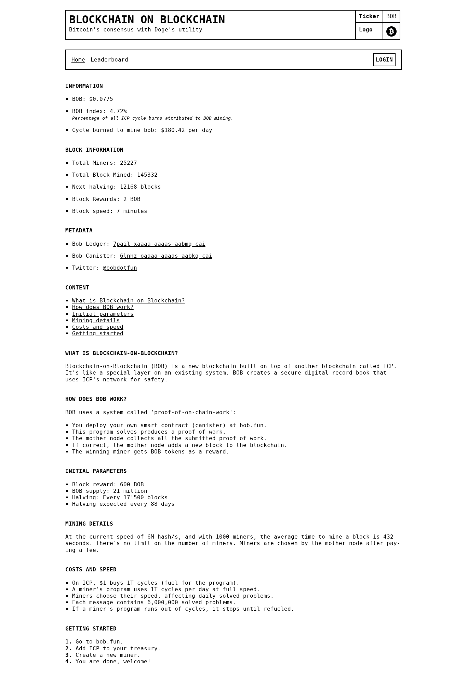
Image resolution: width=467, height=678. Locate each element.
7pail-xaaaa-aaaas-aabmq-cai (159, 244)
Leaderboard (109, 59)
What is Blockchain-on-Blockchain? (128, 300)
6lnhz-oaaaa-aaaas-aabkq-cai (166, 256)
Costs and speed (97, 327)
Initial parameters (103, 314)
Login (384, 59)
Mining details (96, 320)
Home (78, 59)
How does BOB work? (103, 307)
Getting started (97, 333)
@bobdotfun (120, 268)
